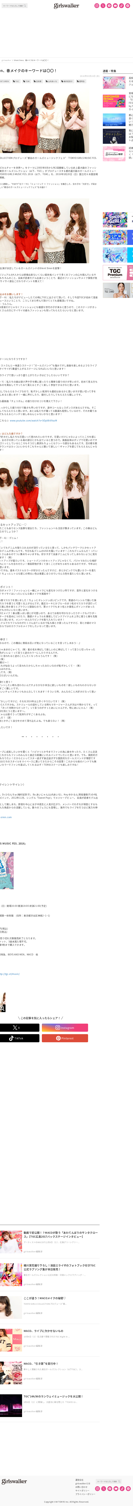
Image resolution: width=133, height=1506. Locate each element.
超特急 (82, 81)
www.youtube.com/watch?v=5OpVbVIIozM (33, 420)
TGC (17, 81)
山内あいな (52, 81)
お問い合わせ (81, 1487)
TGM (28, 81)
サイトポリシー (82, 1491)
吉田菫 (39, 81)
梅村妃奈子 (68, 81)
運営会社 (79, 1480)
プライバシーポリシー (85, 1494)
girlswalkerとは (82, 1483)
